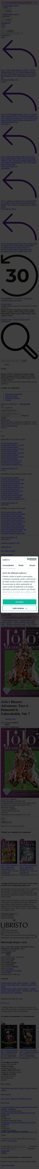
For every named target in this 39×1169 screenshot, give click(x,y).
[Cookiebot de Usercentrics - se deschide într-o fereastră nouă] (28, 559)
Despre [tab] (32, 565)
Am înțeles (19, 602)
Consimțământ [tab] (8, 565)
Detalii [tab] (21, 565)
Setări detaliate (18, 608)
